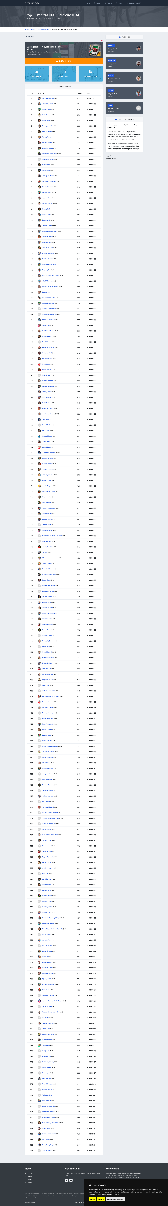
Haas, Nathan (46, 1078)
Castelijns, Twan (47, 790)
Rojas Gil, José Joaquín (49, 231)
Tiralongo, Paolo (47, 635)
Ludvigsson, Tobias (48, 414)
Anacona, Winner (47, 702)
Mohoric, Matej (47, 513)
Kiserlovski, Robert (48, 923)
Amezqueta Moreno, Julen (50, 1012)
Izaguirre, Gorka (47, 679)
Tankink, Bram (46, 375)
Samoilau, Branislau (48, 823)
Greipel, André (47, 115)
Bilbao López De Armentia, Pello (52, 929)
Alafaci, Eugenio (47, 757)
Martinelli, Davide (47, 707)
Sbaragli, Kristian (47, 126)
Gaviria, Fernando (48, 98)
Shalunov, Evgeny (48, 1062)
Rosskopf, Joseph (48, 347)
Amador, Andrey (47, 259)
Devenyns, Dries (47, 973)
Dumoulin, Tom (47, 225)
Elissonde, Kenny (47, 663)
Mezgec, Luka (46, 602)
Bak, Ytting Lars (47, 962)
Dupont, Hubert (47, 569)
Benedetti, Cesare (48, 641)
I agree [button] (92, 1199)
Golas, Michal (46, 580)
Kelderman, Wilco (47, 408)
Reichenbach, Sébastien (50, 834)
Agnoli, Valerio (47, 978)
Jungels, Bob (46, 270)
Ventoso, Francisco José (50, 286)
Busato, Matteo (47, 951)
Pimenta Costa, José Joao (50, 818)
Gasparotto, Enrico (48, 751)
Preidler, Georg (47, 192)
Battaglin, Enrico (47, 148)
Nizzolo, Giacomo (48, 1023)
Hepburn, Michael (48, 807)
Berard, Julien (46, 740)
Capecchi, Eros (47, 851)
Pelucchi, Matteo (47, 779)
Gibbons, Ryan (47, 131)
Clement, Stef (46, 524)
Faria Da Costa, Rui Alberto (51, 275)
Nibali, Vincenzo (47, 281)
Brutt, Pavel (45, 685)
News (30, 1182)
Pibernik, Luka (46, 912)
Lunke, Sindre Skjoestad (50, 746)
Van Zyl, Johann (47, 945)
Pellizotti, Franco (47, 624)
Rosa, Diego (46, 364)
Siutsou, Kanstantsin (49, 308)
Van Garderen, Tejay (48, 297)
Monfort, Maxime (47, 474)
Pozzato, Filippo (47, 906)
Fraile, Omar (46, 1045)
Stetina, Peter (46, 630)
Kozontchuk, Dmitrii (48, 1117)
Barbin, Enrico (46, 209)
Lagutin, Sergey (47, 868)
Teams (30, 1179)
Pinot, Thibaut (46, 397)
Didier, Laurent (47, 846)
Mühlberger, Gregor (48, 984)
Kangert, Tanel (46, 480)
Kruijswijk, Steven (48, 303)
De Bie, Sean (46, 1028)
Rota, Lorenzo (46, 1100)
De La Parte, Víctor (48, 724)
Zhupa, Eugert (46, 829)
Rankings (31, 36)
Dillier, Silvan (46, 762)
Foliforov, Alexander (48, 690)
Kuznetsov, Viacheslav (49, 153)
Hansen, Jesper (47, 596)
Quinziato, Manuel (48, 591)
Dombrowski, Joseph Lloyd (51, 918)
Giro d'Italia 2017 (43, 29)
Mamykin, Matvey (48, 774)
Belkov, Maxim (47, 1067)
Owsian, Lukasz (47, 563)
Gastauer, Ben (46, 618)
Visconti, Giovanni (48, 1034)
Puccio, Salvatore (47, 187)
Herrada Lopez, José (49, 508)
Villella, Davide (47, 391)
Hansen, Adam (47, 862)
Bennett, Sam (46, 109)
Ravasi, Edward (47, 436)
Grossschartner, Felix (49, 574)
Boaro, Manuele (47, 369)
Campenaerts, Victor (49, 1133)
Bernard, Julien (47, 895)
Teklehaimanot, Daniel (49, 314)
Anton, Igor (45, 1073)
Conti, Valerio (46, 419)
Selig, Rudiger (46, 242)
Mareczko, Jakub (47, 103)
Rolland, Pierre (47, 729)
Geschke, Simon (47, 674)
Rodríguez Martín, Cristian (50, 696)
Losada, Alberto (47, 1150)
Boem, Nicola (46, 425)
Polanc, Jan (46, 325)
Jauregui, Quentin (48, 657)
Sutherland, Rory (47, 1145)
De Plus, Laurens (47, 607)
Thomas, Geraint (47, 203)
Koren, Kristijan (47, 497)
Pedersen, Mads (47, 967)
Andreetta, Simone (48, 1095)
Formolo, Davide (47, 469)
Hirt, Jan (44, 552)
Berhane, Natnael (47, 380)
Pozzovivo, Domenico (49, 181)
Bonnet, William (47, 358)
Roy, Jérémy (46, 801)
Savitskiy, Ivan (46, 541)
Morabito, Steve (47, 879)
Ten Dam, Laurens (48, 785)
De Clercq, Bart (47, 1006)
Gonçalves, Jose (47, 247)
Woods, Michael (47, 530)
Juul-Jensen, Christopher (50, 1122)
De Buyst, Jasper (47, 236)
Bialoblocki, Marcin (48, 1106)
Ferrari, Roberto (47, 137)
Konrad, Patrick (47, 652)
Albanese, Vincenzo (48, 319)
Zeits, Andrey (46, 502)
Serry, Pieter (46, 1139)
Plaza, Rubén (46, 990)
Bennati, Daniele (47, 463)
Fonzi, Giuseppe (47, 1084)
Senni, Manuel (46, 884)
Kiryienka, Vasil (47, 353)
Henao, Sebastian (47, 546)
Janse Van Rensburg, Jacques (52, 535)
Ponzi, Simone (46, 342)
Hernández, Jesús (48, 995)
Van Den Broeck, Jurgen (50, 812)
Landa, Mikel (46, 441)
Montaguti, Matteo (48, 175)
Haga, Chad (45, 430)
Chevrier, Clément (48, 386)
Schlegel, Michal (47, 768)
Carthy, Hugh (46, 735)
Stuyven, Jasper (47, 142)
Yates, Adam (46, 164)
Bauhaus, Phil (46, 120)
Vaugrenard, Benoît (48, 585)
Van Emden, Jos (47, 486)
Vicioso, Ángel (47, 890)
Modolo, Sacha (47, 519)
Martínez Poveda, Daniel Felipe (52, 1001)
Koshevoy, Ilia (46, 1056)
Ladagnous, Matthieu (49, 452)
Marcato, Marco (47, 940)
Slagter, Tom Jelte (48, 857)
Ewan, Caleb (46, 220)
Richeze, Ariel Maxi (48, 253)
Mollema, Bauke (47, 336)
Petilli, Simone (46, 402)
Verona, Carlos (47, 1039)
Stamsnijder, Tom (47, 718)
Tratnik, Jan (46, 170)
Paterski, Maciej (47, 1089)
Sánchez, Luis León (48, 613)
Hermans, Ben (46, 668)
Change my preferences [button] (115, 1199)
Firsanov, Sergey (47, 713)
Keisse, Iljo (45, 956)
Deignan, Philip (47, 901)
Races (33, 29)
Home (27, 29)
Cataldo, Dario (46, 292)
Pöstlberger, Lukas (48, 330)
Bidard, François (47, 458)
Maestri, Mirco (47, 198)
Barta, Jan (45, 873)
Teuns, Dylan (46, 1128)
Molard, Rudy (46, 447)
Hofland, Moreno (47, 796)
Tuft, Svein (45, 1017)
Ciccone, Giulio (47, 840)
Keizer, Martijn (46, 934)
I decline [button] (101, 1199)
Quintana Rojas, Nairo (49, 264)
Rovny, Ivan (46, 1050)
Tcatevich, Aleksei (48, 159)
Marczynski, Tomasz (49, 491)
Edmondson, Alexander (50, 558)
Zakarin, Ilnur (46, 214)
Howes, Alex (46, 646)
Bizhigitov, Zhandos (48, 1111)
